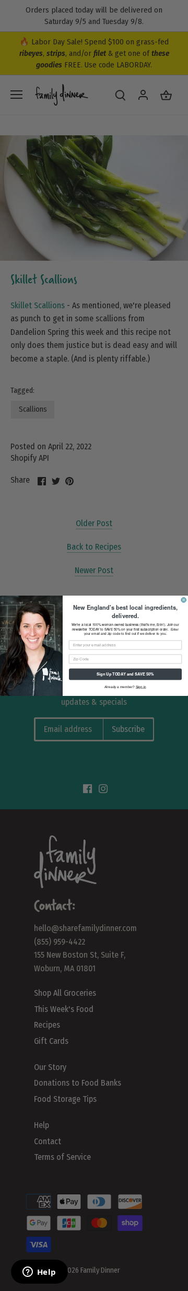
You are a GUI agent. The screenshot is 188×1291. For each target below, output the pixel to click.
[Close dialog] (183, 599)
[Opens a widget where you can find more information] (39, 1273)
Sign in (141, 686)
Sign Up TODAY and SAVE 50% (125, 674)
